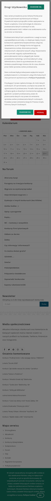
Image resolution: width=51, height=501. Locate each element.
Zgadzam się (35, 7)
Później (40, 112)
